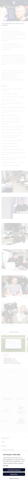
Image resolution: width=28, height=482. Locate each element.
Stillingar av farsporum (14, 478)
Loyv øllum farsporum (14, 470)
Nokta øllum (14, 474)
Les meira (5, 465)
